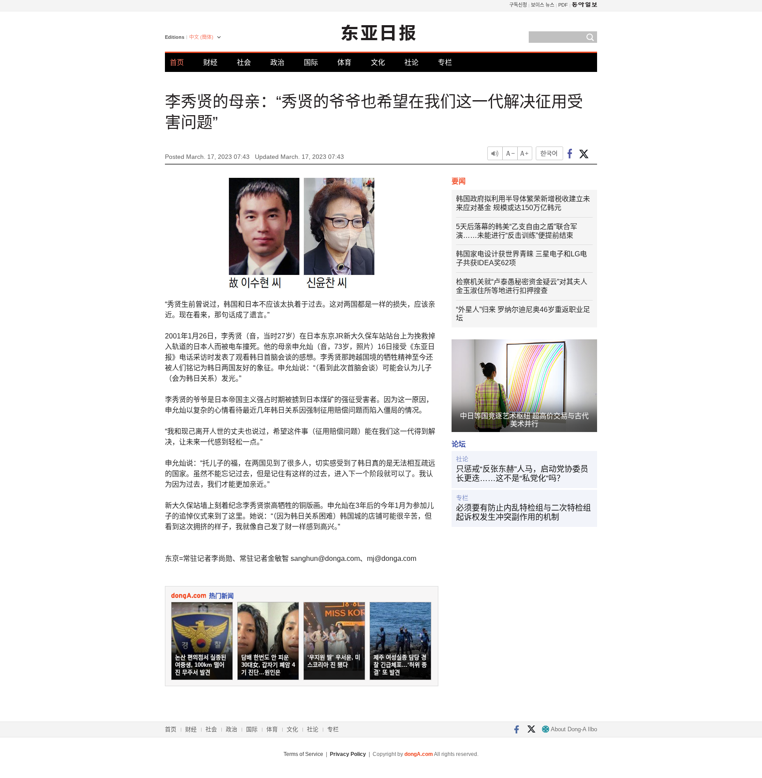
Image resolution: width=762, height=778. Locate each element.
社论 (411, 62)
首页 (177, 62)
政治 (277, 62)
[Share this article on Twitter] (583, 153)
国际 (311, 62)
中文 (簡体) (201, 37)
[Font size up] (525, 153)
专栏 (445, 62)
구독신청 (518, 5)
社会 (244, 62)
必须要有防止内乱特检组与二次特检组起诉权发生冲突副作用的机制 (523, 513)
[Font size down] (510, 153)
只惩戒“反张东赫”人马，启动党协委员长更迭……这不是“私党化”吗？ (522, 474)
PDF (563, 5)
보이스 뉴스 (542, 5)
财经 (210, 62)
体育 (344, 62)
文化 (378, 62)
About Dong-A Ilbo (573, 729)
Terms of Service (303, 754)
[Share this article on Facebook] (570, 153)
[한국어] (549, 153)
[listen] (494, 153)
